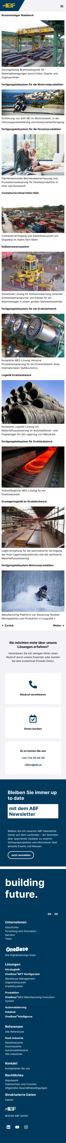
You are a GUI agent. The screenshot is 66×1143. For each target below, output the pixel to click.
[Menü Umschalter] (61, 6)
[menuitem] (49, 914)
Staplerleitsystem (15, 982)
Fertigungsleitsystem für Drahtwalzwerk (27, 441)
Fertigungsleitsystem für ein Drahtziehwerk (29, 308)
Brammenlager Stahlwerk (18, 15)
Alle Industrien (13, 1054)
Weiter (58, 625)
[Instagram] (26, 1127)
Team (8, 938)
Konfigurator (22, 974)
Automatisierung (15, 1007)
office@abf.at (33, 764)
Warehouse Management (20, 978)
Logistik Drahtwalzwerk (16, 375)
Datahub (10, 1011)
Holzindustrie (13, 1046)
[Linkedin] (8, 1127)
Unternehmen (15, 922)
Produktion (12, 992)
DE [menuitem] (56, 913)
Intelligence (19, 1016)
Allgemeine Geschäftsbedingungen (26, 1087)
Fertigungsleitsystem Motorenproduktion (28, 565)
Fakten (9, 1099)
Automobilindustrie (16, 1050)
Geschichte (12, 927)
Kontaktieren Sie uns (17, 1068)
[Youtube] (17, 1127)
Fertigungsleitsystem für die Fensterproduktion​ (31, 129)
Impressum (11, 1080)
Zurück (8, 625)
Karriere (10, 934)
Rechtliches (14, 1075)
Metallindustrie (14, 1042)
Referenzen (14, 1026)
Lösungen (12, 964)
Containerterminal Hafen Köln (20, 192)
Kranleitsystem (14, 986)
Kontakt (11, 1063)
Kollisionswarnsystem (15, 246)
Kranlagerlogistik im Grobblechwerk (24, 501)
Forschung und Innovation (20, 931)
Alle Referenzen (14, 1031)
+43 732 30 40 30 (33, 757)
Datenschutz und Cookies (20, 1084)
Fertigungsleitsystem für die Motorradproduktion (32, 84)
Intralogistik (12, 969)
